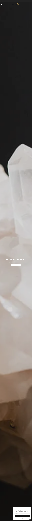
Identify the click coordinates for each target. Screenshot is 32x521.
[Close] (30, 508)
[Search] (28, 4)
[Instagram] (22, 518)
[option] (16, 260)
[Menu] (1, 4)
